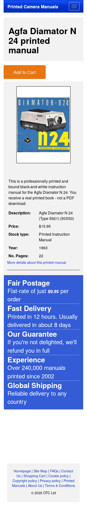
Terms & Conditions (60, 485)
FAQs (54, 470)
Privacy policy (50, 480)
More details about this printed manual (36, 262)
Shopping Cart (34, 475)
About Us (35, 485)
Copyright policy (25, 480)
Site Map (40, 470)
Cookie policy (58, 475)
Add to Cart (25, 72)
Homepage (22, 470)
